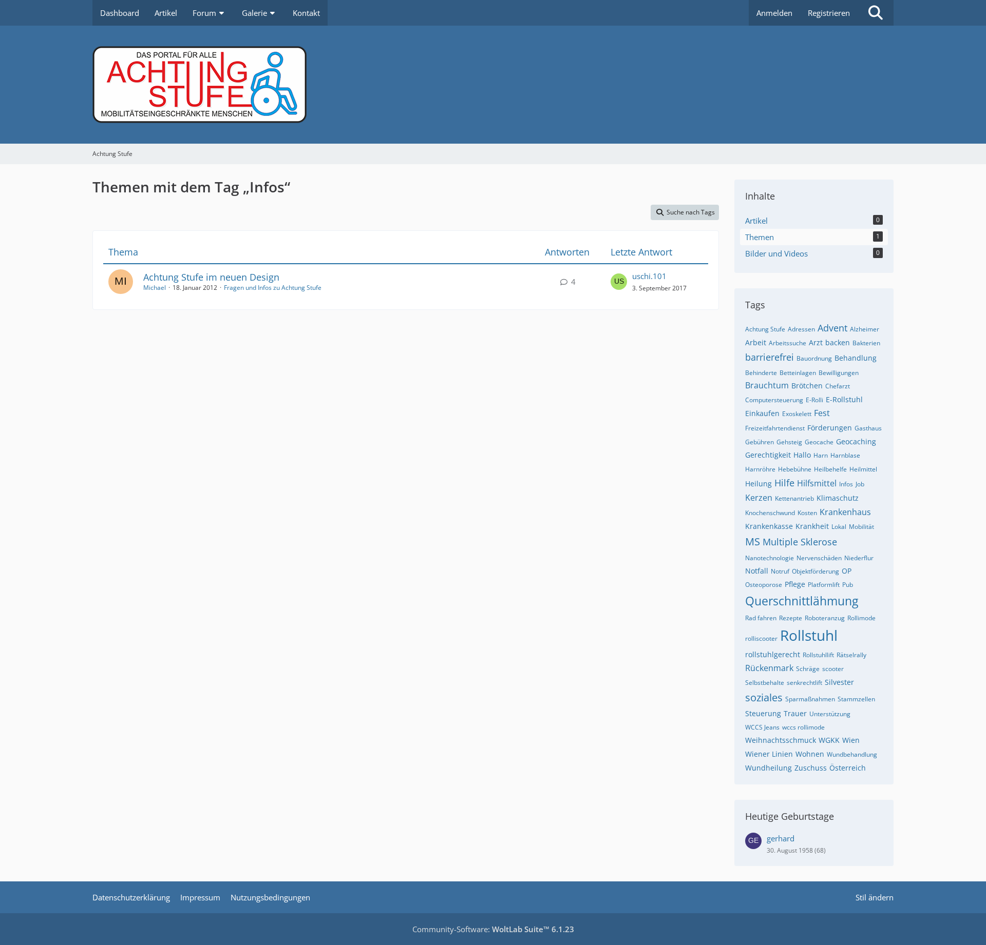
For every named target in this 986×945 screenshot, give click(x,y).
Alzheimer (864, 329)
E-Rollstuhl (844, 399)
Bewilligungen (839, 372)
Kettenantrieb (794, 498)
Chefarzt (837, 386)
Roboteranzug (825, 618)
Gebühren (759, 442)
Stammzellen (856, 699)
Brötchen (807, 385)
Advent (832, 328)
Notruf (780, 571)
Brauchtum (767, 385)
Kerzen (758, 497)
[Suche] (876, 13)
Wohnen (809, 754)
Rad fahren (760, 618)
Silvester (839, 682)
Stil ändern (875, 897)
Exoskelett (796, 413)
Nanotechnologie (769, 558)
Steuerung (763, 713)
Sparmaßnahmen (810, 699)
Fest (822, 413)
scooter (833, 668)
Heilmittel (863, 469)
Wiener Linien (769, 754)
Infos (846, 484)
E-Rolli (814, 400)
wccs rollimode (803, 727)
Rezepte (790, 618)
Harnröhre (760, 469)
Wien (851, 740)
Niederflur (859, 558)
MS (752, 541)
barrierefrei (769, 357)
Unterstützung (829, 714)
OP (846, 571)
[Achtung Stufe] (493, 84)
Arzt (816, 342)
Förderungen (829, 427)
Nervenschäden (819, 558)
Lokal (838, 526)
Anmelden (774, 13)
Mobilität (861, 526)
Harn (820, 455)
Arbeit (755, 342)
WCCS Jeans (762, 727)
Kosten (807, 512)
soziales (764, 697)
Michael (154, 287)
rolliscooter (761, 638)
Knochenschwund (770, 512)
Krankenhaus (845, 512)
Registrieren (829, 13)
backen (837, 342)
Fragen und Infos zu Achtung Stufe (272, 287)
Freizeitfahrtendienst (775, 428)
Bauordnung (814, 358)
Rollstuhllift (818, 655)
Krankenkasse (769, 526)
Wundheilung (768, 768)
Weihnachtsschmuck (780, 740)
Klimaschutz (838, 498)
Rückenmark (769, 668)
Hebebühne (794, 469)
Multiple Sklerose (800, 542)
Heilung (758, 483)
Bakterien (866, 343)
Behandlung (856, 358)
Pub (847, 584)
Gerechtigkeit (768, 455)
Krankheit (812, 526)
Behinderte (761, 372)
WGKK (829, 740)
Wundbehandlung (852, 754)
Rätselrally (851, 655)
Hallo (802, 455)
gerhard (780, 838)
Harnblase (845, 455)
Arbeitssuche (787, 343)
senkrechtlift (804, 682)
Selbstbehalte (764, 682)
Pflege (795, 584)
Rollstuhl (809, 635)
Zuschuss (810, 768)
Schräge (808, 668)
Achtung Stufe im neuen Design (211, 277)
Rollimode (861, 618)
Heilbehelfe (830, 469)
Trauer (795, 713)
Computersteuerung (774, 400)
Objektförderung (815, 571)
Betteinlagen (798, 372)
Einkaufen (762, 413)
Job (860, 484)
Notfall (756, 571)
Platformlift (824, 584)
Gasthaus (868, 428)
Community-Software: (493, 929)
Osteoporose (763, 584)
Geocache (819, 442)
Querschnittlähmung (801, 601)
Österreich (847, 768)
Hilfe (784, 483)
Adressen (801, 329)
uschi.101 (649, 276)
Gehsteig (789, 442)
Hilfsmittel (817, 483)
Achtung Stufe (765, 329)
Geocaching (856, 441)
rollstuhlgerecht (772, 654)
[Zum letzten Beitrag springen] (619, 281)
